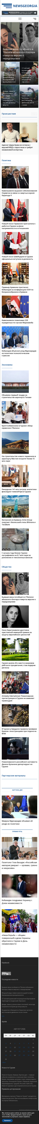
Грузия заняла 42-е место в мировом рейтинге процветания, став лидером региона (18, 665)
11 (10, 1047)
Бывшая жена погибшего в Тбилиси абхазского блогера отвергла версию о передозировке (19, 54)
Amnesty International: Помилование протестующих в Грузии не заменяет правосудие (18, 698)
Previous (32, 114)
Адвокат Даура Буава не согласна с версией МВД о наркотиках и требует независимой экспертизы (17, 147)
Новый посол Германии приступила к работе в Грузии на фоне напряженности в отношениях (18, 225)
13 (19, 1047)
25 (10, 1055)
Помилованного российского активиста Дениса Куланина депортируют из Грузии (19, 764)
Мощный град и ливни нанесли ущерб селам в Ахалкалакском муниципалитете (9, 77)
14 (24, 1047)
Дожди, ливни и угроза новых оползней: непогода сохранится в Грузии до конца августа (9, 98)
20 (19, 1051)
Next (35, 114)
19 (15, 1051)
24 (6, 1055)
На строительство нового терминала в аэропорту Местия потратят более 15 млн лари (19, 458)
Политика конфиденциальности (27, 1109)
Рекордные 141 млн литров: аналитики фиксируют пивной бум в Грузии (19, 490)
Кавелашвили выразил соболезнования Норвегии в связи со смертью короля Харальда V (19, 193)
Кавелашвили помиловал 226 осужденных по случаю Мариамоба (17, 321)
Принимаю (7, 1120)
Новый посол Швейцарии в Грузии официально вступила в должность (17, 257)
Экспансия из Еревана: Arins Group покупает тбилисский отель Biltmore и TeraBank (19, 522)
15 (28, 1047)
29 (28, 1055)
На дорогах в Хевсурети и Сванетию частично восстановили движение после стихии (28, 98)
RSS (3, 1016)
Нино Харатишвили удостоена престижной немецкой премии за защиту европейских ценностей (17, 632)
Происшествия (9, 113)
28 (24, 1055)
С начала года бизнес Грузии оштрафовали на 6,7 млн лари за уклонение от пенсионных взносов (17, 555)
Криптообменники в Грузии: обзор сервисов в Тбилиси (17, 426)
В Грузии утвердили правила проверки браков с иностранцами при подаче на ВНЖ (19, 731)
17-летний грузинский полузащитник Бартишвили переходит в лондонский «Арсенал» (27, 75)
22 (28, 1051)
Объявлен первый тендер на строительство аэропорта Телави (16, 396)
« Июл (4, 1062)
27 (19, 1055)
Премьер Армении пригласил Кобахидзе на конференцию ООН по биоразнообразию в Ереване (17, 289)
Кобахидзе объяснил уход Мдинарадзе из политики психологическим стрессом (19, 353)
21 (24, 1051)
